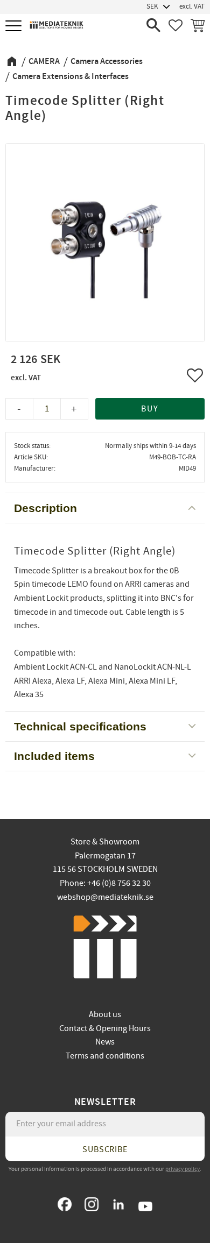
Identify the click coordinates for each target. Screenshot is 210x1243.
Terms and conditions (105, 1055)
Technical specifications (80, 726)
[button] (14, 26)
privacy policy (182, 1169)
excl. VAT (192, 6)
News (105, 1041)
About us (105, 1014)
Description (45, 508)
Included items (54, 756)
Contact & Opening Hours (105, 1028)
